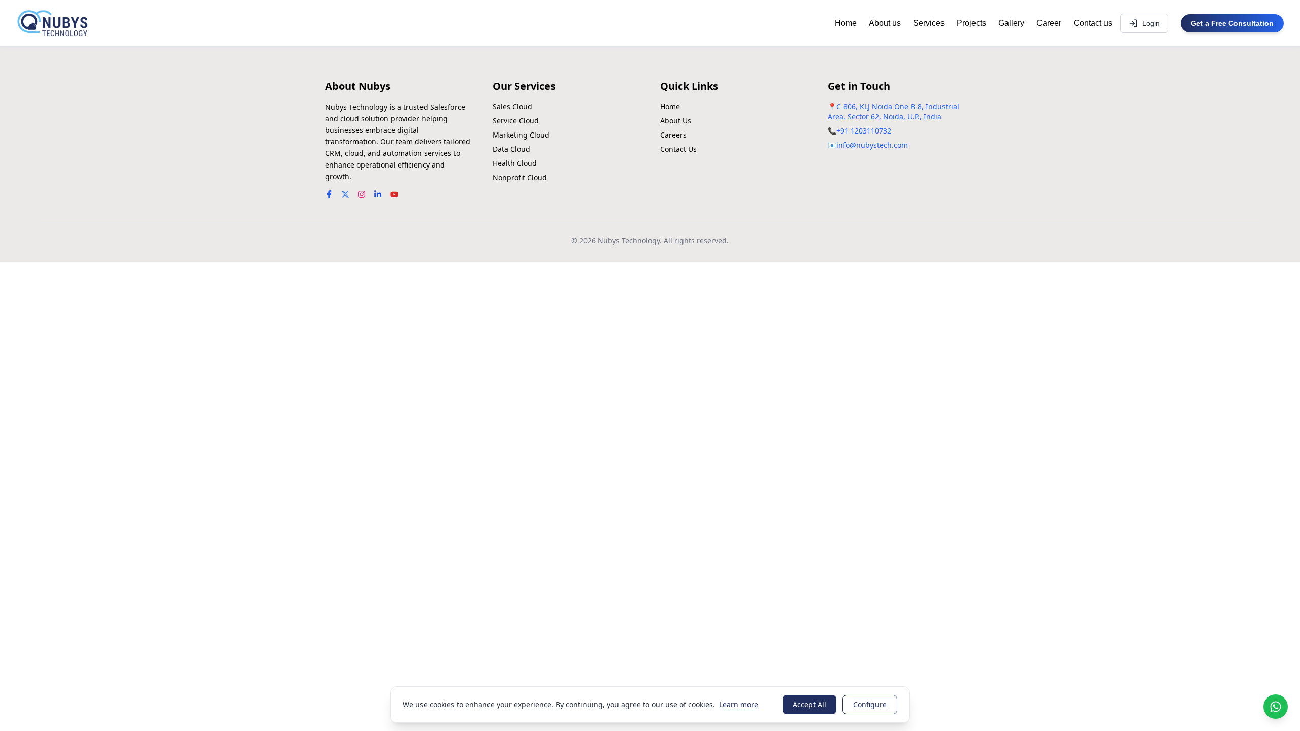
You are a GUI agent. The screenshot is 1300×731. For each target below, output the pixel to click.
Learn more (738, 704)
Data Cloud (511, 149)
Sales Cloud (512, 106)
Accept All (809, 704)
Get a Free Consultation (1232, 23)
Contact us (1093, 23)
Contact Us (678, 149)
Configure (870, 704)
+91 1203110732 (863, 131)
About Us (675, 120)
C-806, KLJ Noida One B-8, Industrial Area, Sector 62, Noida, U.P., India (893, 111)
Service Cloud (516, 120)
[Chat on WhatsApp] (1275, 706)
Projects (971, 23)
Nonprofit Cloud (520, 177)
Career (1048, 23)
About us (885, 23)
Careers (673, 135)
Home (846, 23)
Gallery (1011, 23)
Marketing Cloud (521, 135)
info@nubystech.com (872, 145)
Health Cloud (515, 163)
